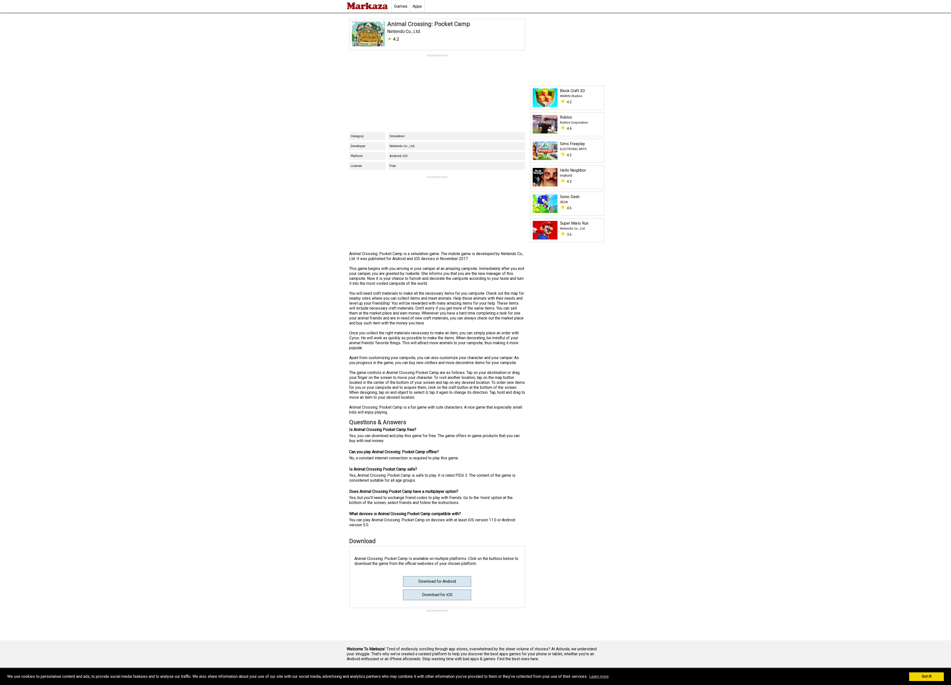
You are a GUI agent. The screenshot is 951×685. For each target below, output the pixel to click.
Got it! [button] (926, 676)
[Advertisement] (437, 92)
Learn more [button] (599, 676)
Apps (417, 6)
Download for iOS (437, 594)
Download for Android (437, 581)
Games (400, 6)
